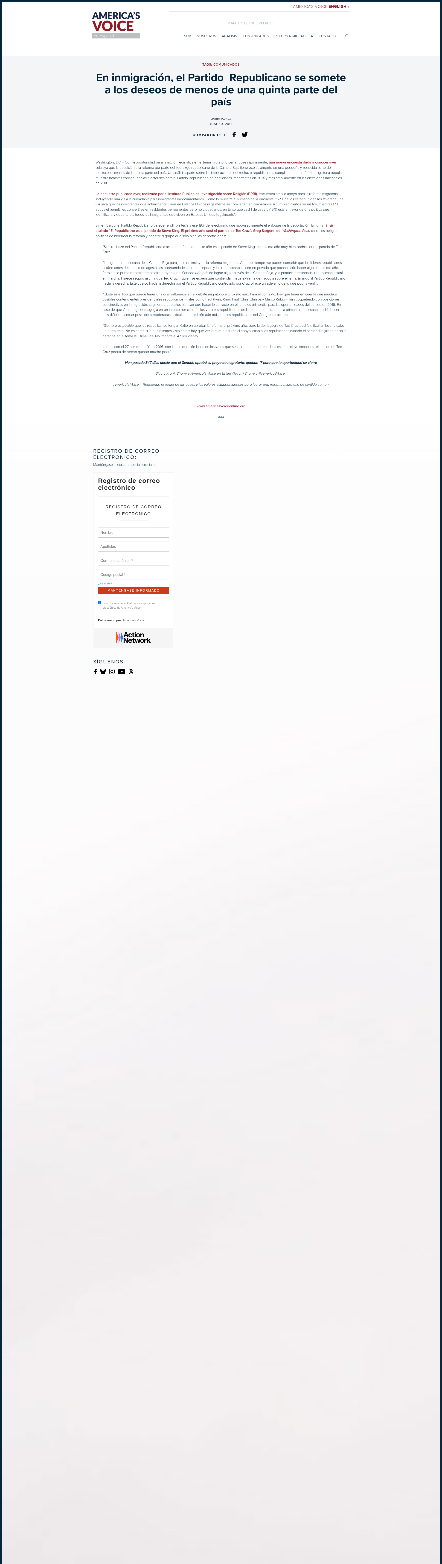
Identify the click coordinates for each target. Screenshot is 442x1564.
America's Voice (321, 6)
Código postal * (113, 572)
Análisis (229, 36)
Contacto (328, 36)
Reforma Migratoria (294, 36)
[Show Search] (347, 36)
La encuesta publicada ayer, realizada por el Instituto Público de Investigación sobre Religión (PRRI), (177, 194)
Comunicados (256, 36)
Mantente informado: (250, 23)
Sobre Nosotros (200, 36)
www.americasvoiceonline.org (221, 406)
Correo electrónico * (118, 558)
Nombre (107, 529)
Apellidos (108, 544)
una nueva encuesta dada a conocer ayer (302, 162)
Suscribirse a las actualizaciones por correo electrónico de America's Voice (130, 605)
